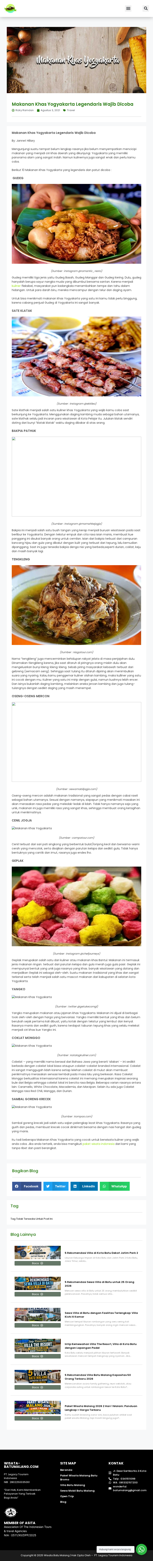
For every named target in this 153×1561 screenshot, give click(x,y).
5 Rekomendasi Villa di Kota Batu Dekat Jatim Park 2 (101, 1253)
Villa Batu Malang (72, 1485)
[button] (128, 8)
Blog (63, 1502)
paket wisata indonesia (99, 1144)
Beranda (66, 1470)
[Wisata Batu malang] (10, 8)
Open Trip (67, 1496)
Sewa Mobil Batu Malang (77, 1491)
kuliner (16, 286)
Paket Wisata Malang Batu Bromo (78, 1477)
